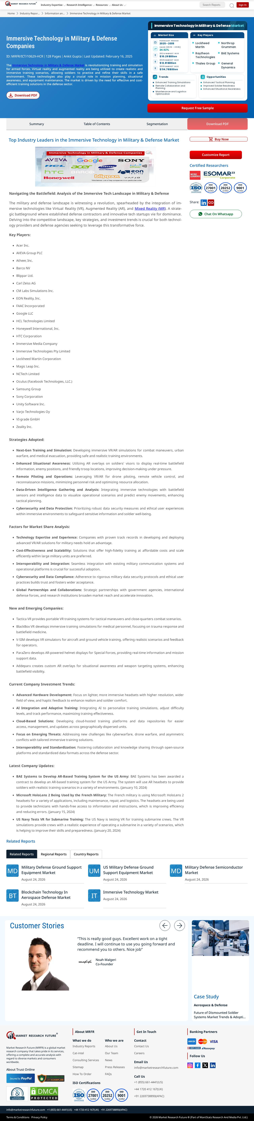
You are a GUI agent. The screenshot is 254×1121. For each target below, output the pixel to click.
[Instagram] (190, 1065)
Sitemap (78, 1067)
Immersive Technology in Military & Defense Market (48, 65)
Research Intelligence (79, 5)
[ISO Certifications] (218, 184)
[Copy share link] (211, 202)
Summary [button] (36, 124)
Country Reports (86, 854)
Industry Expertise (52, 5)
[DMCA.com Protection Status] (44, 1093)
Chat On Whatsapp (218, 214)
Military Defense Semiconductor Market (214, 869)
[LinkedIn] (213, 1065)
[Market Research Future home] (22, 5)
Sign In (243, 5)
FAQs (108, 1074)
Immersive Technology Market (130, 892)
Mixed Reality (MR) (150, 208)
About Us (117, 5)
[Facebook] (197, 1065)
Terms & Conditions (17, 1117)
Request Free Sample (198, 108)
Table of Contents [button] (97, 124)
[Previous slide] (165, 925)
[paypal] (20, 1078)
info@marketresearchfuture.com (156, 1067)
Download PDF (26, 95)
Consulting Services (86, 1060)
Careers (139, 1053)
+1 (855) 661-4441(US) (148, 1082)
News (108, 1060)
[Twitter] (205, 1065)
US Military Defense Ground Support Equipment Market (128, 869)
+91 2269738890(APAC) (149, 1096)
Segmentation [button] (157, 124)
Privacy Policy (39, 1117)
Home (11, 13)
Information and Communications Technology (55, 13)
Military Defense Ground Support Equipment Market (51, 869)
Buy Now (222, 139)
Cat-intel (78, 1053)
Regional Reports (54, 854)
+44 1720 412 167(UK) (148, 1089)
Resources (102, 5)
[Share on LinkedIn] (203, 202)
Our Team (111, 1053)
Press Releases (115, 1067)
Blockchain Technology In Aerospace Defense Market (45, 894)
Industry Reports (30, 13)
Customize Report (216, 155)
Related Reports (22, 854)
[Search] (232, 5)
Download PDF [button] (217, 124)
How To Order (82, 1074)
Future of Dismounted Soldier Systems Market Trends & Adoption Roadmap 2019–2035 (220, 1014)
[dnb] (17, 1093)
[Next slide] (179, 925)
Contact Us (141, 1046)
